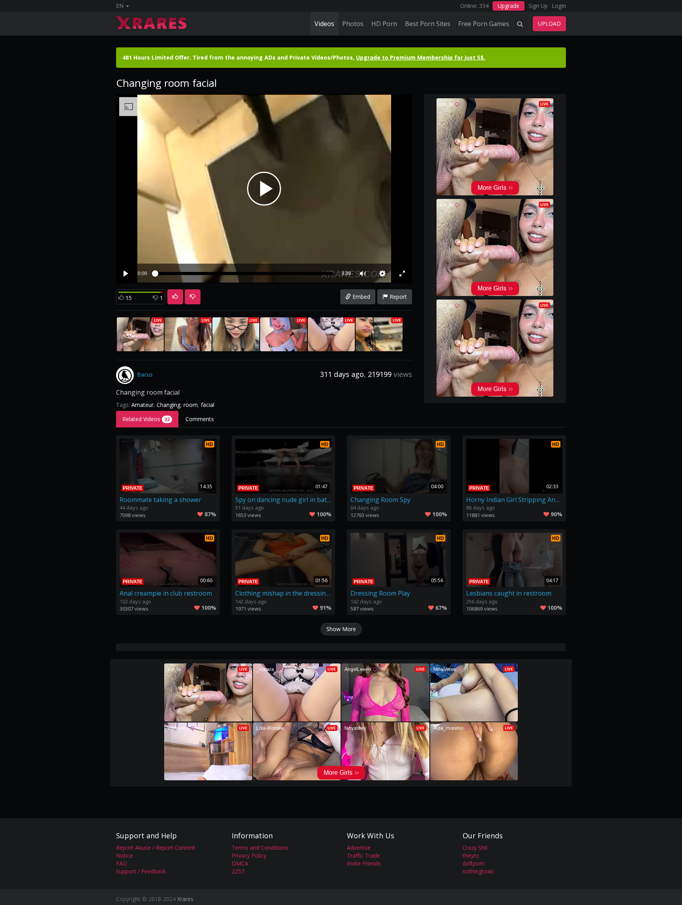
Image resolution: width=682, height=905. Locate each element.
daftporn (474, 863)
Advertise (359, 847)
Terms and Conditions (260, 847)
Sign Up (538, 5)
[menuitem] (382, 273)
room (191, 404)
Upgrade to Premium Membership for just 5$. (420, 57)
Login (559, 5)
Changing (168, 404)
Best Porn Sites (427, 23)
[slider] (244, 273)
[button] (363, 273)
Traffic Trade (363, 855)
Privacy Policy (249, 855)
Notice (124, 855)
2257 (238, 871)
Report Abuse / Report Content (155, 847)
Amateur (142, 404)
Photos (352, 23)
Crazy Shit (475, 847)
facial (207, 404)
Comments (199, 419)
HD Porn (384, 23)
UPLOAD (549, 23)
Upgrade (508, 5)
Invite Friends (364, 863)
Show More (341, 629)
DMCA (240, 863)
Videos (324, 23)
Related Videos (146, 419)
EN (120, 5)
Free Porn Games (483, 23)
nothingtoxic (478, 871)
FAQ (121, 863)
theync (471, 855)
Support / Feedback (141, 871)
